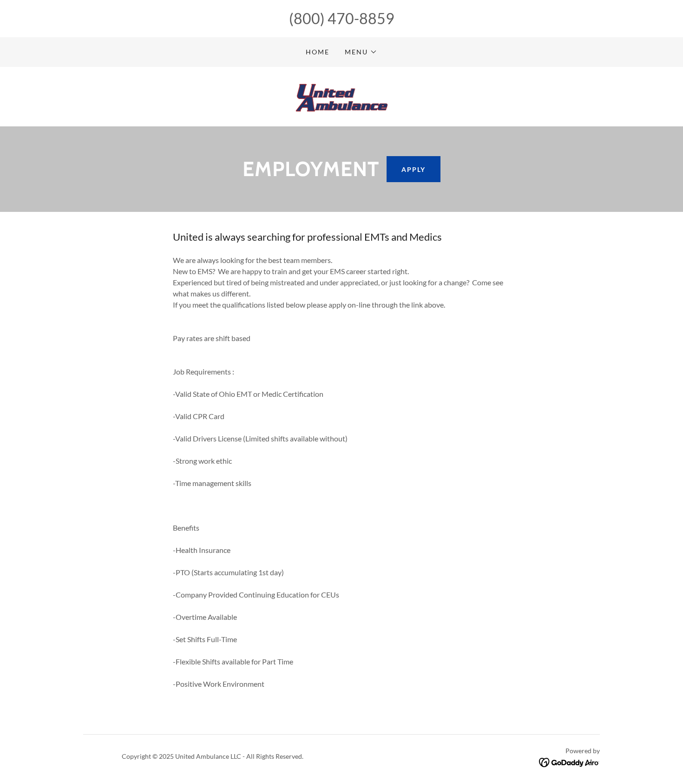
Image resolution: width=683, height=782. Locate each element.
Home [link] (317, 52)
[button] (361, 52)
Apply (413, 169)
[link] (341, 95)
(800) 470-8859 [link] (341, 18)
